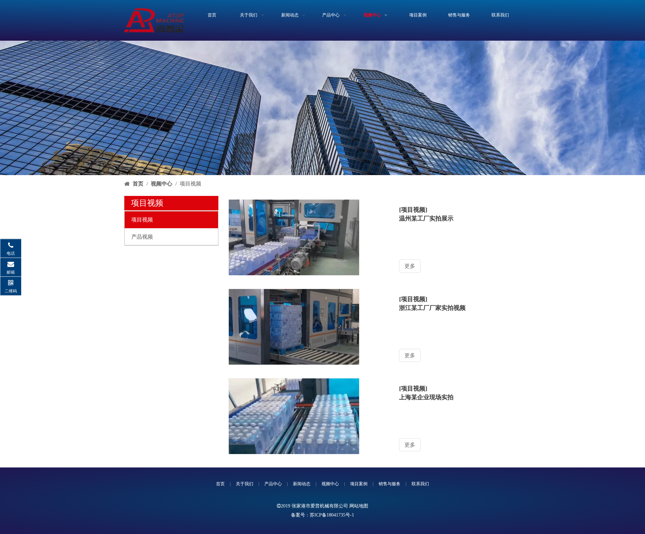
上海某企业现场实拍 (426, 397)
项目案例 (359, 483)
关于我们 (244, 483)
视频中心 (330, 483)
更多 (409, 266)
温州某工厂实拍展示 (426, 218)
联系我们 (420, 483)
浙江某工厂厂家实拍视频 (432, 307)
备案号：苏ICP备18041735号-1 (322, 515)
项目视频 (142, 219)
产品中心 (273, 483)
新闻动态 (301, 483)
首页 (220, 483)
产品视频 (142, 237)
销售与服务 (389, 483)
